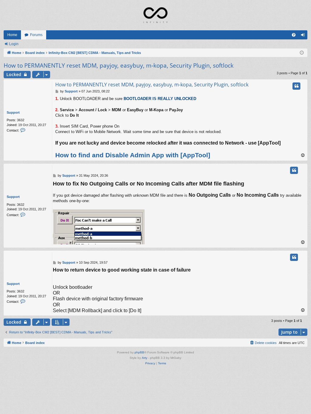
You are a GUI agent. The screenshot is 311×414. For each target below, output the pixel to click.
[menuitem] (293, 34)
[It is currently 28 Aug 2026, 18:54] (302, 52)
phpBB (139, 352)
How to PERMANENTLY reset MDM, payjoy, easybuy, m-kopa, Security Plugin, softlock (119, 65)
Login (14, 44)
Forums (36, 35)
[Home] (155, 15)
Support (13, 112)
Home (12, 35)
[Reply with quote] (296, 86)
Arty (144, 357)
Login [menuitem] (304, 36)
